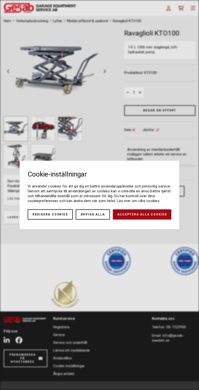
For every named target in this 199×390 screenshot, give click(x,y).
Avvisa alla (93, 214)
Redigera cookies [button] (50, 214)
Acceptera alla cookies (142, 214)
